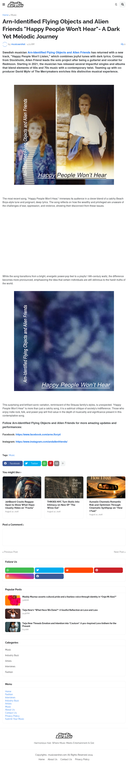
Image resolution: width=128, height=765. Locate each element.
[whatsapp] (19, 570)
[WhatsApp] (44, 463)
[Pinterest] (50, 463)
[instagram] (19, 576)
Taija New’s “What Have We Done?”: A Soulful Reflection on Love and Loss (60, 610)
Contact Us (11, 713)
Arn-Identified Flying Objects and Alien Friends (59, 52)
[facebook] (49, 576)
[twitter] (49, 570)
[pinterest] (108, 570)
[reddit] (78, 570)
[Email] (56, 463)
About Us (10, 709)
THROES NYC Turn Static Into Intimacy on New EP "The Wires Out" (63, 504)
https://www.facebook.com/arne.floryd (38, 434)
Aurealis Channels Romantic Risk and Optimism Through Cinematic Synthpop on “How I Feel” (106, 506)
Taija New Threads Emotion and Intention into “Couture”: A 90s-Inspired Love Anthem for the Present (69, 624)
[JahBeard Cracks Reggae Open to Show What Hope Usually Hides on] (22, 487)
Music (14, 15)
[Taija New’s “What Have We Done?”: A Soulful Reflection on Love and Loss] (12, 614)
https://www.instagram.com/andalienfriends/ (41, 441)
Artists (8, 661)
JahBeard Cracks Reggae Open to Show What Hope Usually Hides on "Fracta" (19, 504)
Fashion (9, 672)
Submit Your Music (14, 719)
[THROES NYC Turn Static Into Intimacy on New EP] (64, 487)
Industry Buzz (12, 655)
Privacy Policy (12, 716)
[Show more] (62, 463)
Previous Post (11, 552)
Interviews (10, 666)
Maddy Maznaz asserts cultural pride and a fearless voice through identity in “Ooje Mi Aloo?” (69, 597)
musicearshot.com (57, 755)
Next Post (119, 552)
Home (5, 15)
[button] (3, 4)
